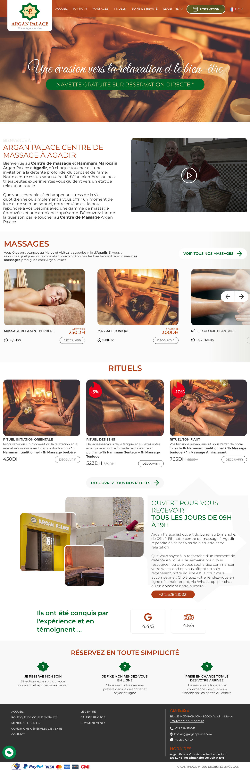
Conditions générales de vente (36, 728)
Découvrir (72, 340)
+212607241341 (184, 739)
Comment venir (92, 723)
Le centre (171, 8)
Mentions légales (25, 723)
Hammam (80, 8)
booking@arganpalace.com (193, 734)
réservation (209, 9)
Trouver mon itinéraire (187, 721)
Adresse (179, 710)
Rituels (120, 8)
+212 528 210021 (173, 594)
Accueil (61, 8)
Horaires (180, 748)
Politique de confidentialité (34, 717)
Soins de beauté (144, 8)
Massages (100, 8)
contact (18, 734)
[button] (234, 8)
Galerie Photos (92, 717)
